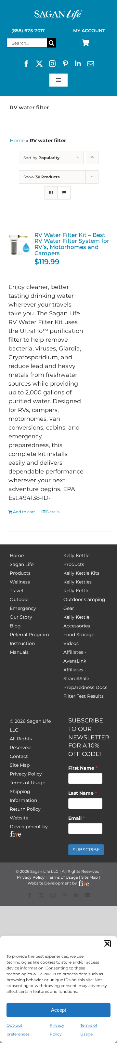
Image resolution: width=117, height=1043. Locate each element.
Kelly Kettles (77, 582)
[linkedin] (78, 64)
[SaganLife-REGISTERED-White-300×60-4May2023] (58, 12)
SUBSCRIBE (86, 850)
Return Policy (25, 809)
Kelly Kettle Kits (81, 573)
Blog (15, 626)
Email (76, 818)
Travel (16, 591)
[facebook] (26, 64)
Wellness (20, 582)
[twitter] (39, 64)
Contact (19, 756)
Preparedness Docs (85, 687)
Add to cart (24, 511)
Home (17, 140)
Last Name (82, 793)
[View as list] (64, 192)
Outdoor (19, 599)
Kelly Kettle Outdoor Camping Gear (84, 599)
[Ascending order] (92, 157)
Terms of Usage (27, 783)
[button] (107, 943)
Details (52, 511)
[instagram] (52, 64)
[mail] (90, 64)
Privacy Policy (26, 774)
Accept (58, 1010)
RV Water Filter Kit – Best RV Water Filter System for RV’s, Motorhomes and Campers (71, 244)
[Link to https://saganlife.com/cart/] (85, 43)
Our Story (21, 617)
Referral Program (29, 635)
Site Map (20, 765)
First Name (83, 768)
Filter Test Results (83, 696)
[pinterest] (65, 64)
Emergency (23, 608)
